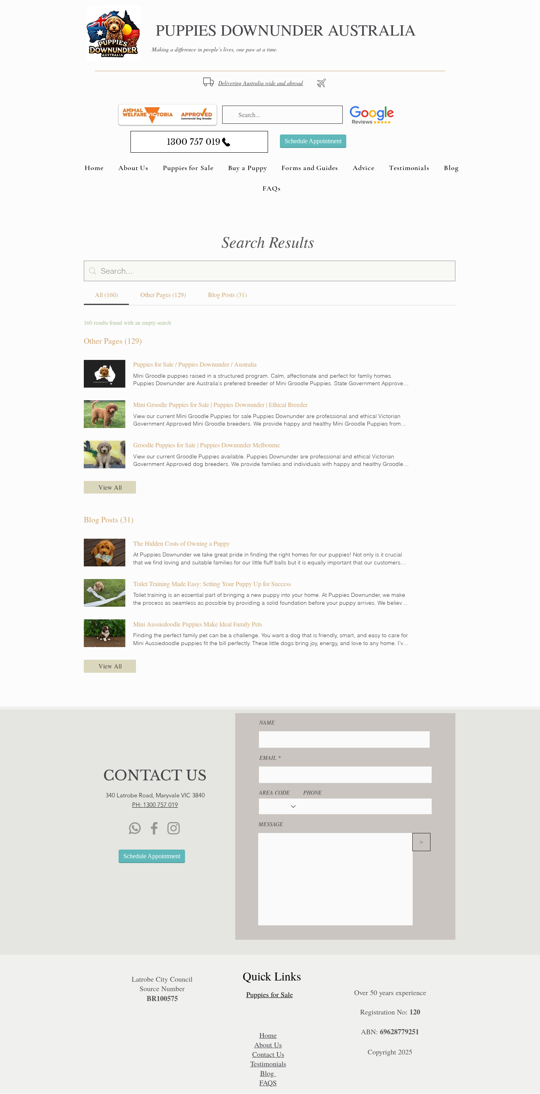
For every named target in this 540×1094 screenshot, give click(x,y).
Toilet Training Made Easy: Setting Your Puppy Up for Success (212, 583)
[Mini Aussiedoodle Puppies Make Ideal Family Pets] (104, 633)
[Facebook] (154, 828)
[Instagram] (173, 828)
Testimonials (268, 1063)
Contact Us (268, 1054)
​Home (268, 1035)
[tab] (106, 294)
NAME (267, 722)
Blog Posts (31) (109, 519)
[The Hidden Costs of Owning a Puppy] (104, 552)
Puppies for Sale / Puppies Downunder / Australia (195, 364)
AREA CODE (274, 792)
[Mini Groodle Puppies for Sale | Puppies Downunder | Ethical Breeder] (104, 414)
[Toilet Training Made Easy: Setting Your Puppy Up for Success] (104, 593)
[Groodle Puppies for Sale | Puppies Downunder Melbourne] (104, 454)
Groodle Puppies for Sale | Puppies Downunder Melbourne (206, 445)
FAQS (268, 1082)
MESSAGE (271, 824)
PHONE (312, 792)
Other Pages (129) (113, 340)
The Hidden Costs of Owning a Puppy (181, 543)
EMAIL (267, 758)
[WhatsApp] (135, 828)
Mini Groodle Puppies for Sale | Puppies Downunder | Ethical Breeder (220, 404)
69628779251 (399, 1031)
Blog (268, 1073)
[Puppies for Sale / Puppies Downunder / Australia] (104, 374)
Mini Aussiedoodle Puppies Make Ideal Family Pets (197, 624)
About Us (268, 1044)
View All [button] (110, 487)
